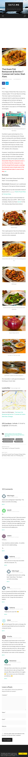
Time (8, 436)
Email (4, 719)
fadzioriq (12, 556)
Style (6, 436)
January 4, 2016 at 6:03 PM (13, 511)
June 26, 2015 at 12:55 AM (13, 537)
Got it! (23, 753)
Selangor (17, 435)
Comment (5, 695)
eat (5, 171)
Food (13, 433)
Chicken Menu (7, 194)
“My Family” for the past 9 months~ (11, 447)
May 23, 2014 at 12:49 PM (15, 662)
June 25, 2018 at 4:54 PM (12, 497)
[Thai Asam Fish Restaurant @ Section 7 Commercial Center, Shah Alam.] (14, 57)
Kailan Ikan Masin (8, 441)
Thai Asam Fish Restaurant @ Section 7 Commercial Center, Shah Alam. (13, 73)
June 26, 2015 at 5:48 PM (14, 558)
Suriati (19, 201)
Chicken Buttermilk (8, 439)
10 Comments (17, 79)
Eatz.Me (14, 5)
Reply (3, 504)
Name (4, 712)
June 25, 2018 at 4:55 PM (17, 572)
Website (4, 726)
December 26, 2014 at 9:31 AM (14, 588)
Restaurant (12, 435)
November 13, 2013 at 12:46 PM (14, 638)
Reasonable (7, 435)
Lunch (16, 433)
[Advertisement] (14, 34)
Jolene (9, 620)
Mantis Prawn (19, 441)
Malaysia (20, 433)
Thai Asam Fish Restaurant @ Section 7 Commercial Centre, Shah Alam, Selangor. (13, 414)
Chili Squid (19, 439)
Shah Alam (22, 435)
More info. (17, 755)
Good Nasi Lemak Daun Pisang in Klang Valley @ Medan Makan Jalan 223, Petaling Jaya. (14, 454)
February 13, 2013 (7, 79)
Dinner (10, 433)
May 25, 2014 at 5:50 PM (12, 621)
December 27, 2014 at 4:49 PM (16, 609)
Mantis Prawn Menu (20, 191)
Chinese (6, 433)
